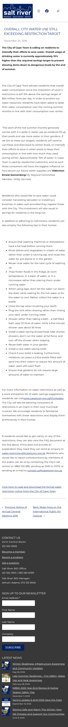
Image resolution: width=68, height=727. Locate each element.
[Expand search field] (58, 11)
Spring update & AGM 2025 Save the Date (37, 700)
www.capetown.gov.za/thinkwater (44, 398)
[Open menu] (39, 11)
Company (7, 633)
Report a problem (12, 557)
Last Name (8, 621)
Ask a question (10, 562)
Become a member (13, 551)
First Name (8, 609)
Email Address (11, 597)
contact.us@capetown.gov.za (44, 470)
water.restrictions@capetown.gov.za (23, 453)
